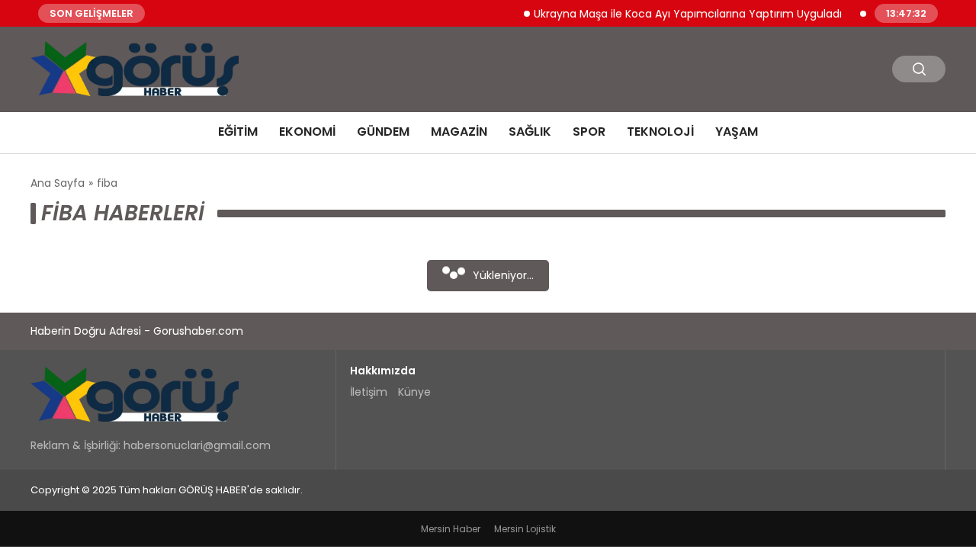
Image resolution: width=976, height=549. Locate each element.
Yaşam (736, 131)
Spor (589, 131)
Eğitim (238, 131)
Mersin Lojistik (525, 528)
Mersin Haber (450, 528)
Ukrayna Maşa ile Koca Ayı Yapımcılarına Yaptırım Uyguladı (682, 13)
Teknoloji (660, 131)
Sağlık (530, 131)
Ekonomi (307, 131)
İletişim (368, 392)
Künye (414, 392)
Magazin (459, 131)
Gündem (383, 131)
